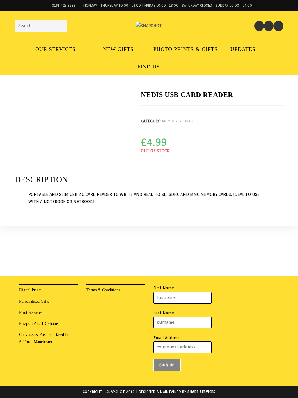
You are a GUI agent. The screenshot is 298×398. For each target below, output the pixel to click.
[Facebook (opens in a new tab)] (259, 26)
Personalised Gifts (34, 301)
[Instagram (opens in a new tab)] (269, 26)
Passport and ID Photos (38, 323)
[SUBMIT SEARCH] (61, 26)
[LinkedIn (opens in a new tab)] (278, 26)
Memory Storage (179, 121)
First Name (163, 288)
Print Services (30, 312)
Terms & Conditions (103, 290)
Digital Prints (30, 290)
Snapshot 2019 (120, 392)
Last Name (163, 313)
